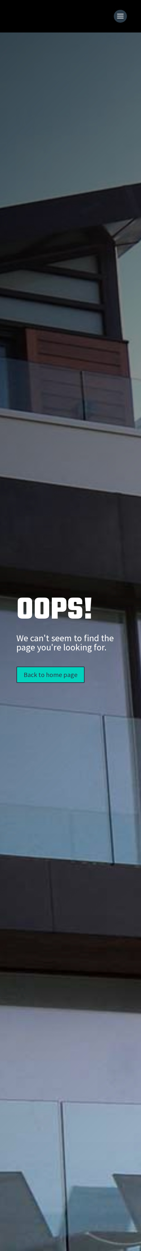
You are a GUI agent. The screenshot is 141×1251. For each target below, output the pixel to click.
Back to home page (50, 674)
